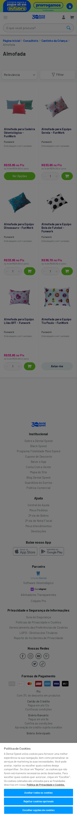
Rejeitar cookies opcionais (38, 801)
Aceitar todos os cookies (38, 792)
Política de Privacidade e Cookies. (46, 784)
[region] (38, 779)
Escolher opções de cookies (38, 810)
